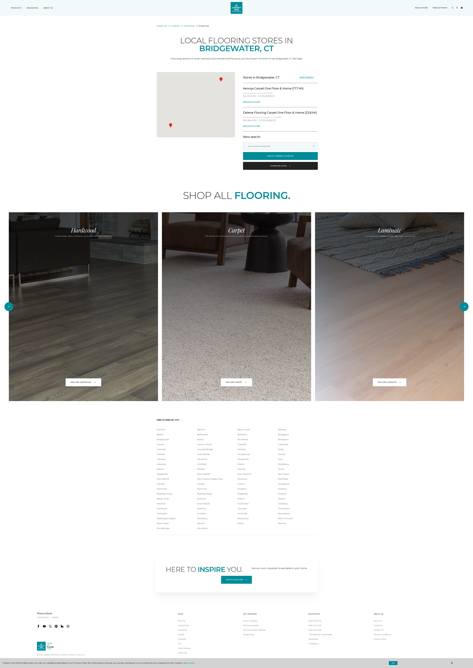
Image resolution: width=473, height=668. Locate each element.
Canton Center (204, 444)
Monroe (241, 469)
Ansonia (161, 429)
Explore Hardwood (81, 382)
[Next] (464, 306)
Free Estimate (440, 8)
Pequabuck (283, 484)
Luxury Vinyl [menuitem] (183, 625)
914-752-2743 (249, 96)
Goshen (282, 454)
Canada (55, 617)
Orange (200, 484)
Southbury (283, 504)
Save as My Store (251, 102)
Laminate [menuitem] (182, 639)
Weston (201, 523)
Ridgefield (242, 494)
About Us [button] (48, 8)
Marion (241, 464)
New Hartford (244, 474)
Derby (281, 449)
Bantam (201, 429)
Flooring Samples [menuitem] (251, 625)
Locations (175, 26)
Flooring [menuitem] (181, 621)
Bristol (200, 439)
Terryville (241, 508)
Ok (393, 663)
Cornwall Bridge (205, 449)
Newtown (242, 479)
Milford (160, 469)
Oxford (241, 484)
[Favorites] (457, 8)
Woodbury (202, 528)
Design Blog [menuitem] (248, 634)
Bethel (160, 434)
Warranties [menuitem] (313, 639)
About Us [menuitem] (378, 621)
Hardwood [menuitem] (182, 630)
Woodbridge (163, 528)
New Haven (283, 474)
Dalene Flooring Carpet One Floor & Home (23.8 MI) (280, 112)
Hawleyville (243, 459)
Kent (280, 459)
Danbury (241, 449)
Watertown (243, 518)
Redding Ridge (204, 494)
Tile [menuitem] (179, 644)
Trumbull (201, 513)
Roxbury (282, 494)
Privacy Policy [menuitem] (380, 639)
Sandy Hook (163, 499)
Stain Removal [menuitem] (314, 621)
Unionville (242, 513)
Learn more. (189, 663)
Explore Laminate (387, 382)
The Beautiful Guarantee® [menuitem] (320, 634)
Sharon (241, 499)
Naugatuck (162, 474)
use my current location (280, 156)
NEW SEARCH (307, 77)
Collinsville (283, 444)
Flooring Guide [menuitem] (314, 630)
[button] (452, 8)
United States (43, 617)
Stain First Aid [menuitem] (314, 625)
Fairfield (161, 454)
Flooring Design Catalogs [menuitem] (254, 630)
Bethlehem (202, 434)
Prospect (242, 489)
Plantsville (162, 489)
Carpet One (162, 26)
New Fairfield (203, 474)
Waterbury (202, 518)
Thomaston (284, 508)
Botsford (241, 434)
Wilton (240, 523)
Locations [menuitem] (378, 625)
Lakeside (161, 464)
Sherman (161, 504)
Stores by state (278, 166)
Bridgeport (283, 434)
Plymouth (202, 489)
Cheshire (241, 444)
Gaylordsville (203, 454)
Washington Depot (166, 518)
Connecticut (189, 26)
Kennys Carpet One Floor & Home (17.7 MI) (273, 88)
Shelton (282, 499)
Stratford (201, 508)
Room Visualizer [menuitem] (250, 621)
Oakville (161, 484)
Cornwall (161, 449)
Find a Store (421, 8)
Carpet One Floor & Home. (55, 655)
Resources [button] (32, 8)
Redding (282, 489)
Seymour (201, 499)
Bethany (282, 429)
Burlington (283, 439)
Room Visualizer (234, 580)
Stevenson (162, 508)
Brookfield (242, 439)
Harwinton (202, 459)
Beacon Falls (243, 429)
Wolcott (282, 523)
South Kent (243, 504)
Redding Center (164, 494)
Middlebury (283, 464)
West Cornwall (285, 518)
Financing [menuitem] (182, 653)
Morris (281, 469)
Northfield (283, 479)
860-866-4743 (250, 120)
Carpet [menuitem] (181, 634)
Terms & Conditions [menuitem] (382, 634)
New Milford (163, 479)
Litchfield (201, 464)
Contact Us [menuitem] (379, 630)
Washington (284, 513)
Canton (160, 444)
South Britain (203, 504)
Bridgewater (163, 439)
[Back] (8, 306)
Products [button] (16, 8)
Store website (266, 96)
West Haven (163, 523)
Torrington (162, 513)
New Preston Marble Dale (210, 479)
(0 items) (462, 8)
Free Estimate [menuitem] (184, 648)
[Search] (313, 146)
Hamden (161, 459)
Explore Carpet (234, 382)
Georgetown (243, 454)
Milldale (201, 469)
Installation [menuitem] (313, 644)
